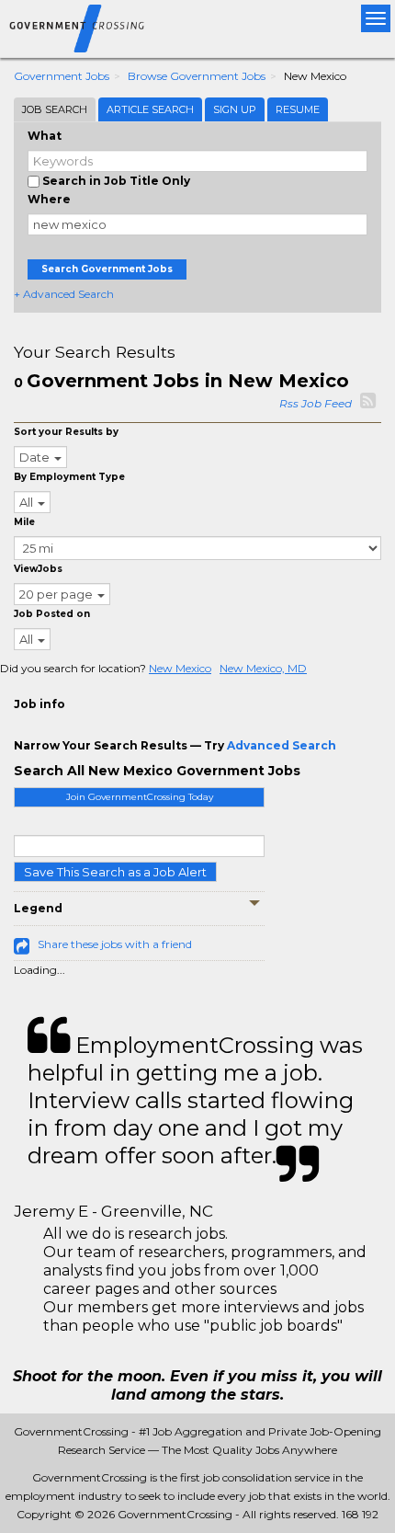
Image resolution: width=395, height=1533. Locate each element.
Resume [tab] (298, 109)
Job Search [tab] (54, 109)
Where (49, 199)
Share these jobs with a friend (115, 944)
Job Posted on (52, 614)
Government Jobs (61, 76)
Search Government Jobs (107, 269)
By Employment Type (69, 477)
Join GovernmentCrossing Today (139, 797)
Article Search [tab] (150, 109)
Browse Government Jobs (196, 76)
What (45, 136)
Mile (24, 522)
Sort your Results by (66, 432)
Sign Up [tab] (234, 109)
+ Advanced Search (64, 294)
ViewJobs (38, 569)
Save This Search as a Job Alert (115, 871)
